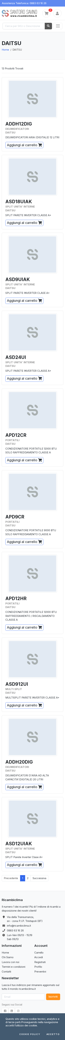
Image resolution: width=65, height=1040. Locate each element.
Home (5, 49)
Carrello (39, 952)
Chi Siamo (8, 957)
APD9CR (14, 516)
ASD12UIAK (18, 843)
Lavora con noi (10, 962)
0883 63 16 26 (15, 930)
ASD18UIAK (18, 201)
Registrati (40, 962)
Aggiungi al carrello (22, 145)
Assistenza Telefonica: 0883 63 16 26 (24, 3)
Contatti (6, 971)
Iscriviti (53, 996)
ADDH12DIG (18, 124)
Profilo (38, 966)
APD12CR (15, 435)
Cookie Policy (29, 1034)
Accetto (52, 1034)
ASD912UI (16, 684)
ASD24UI (15, 357)
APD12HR (16, 598)
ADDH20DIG (19, 762)
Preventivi (40, 971)
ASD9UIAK (17, 279)
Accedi (38, 957)
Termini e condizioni (13, 966)
